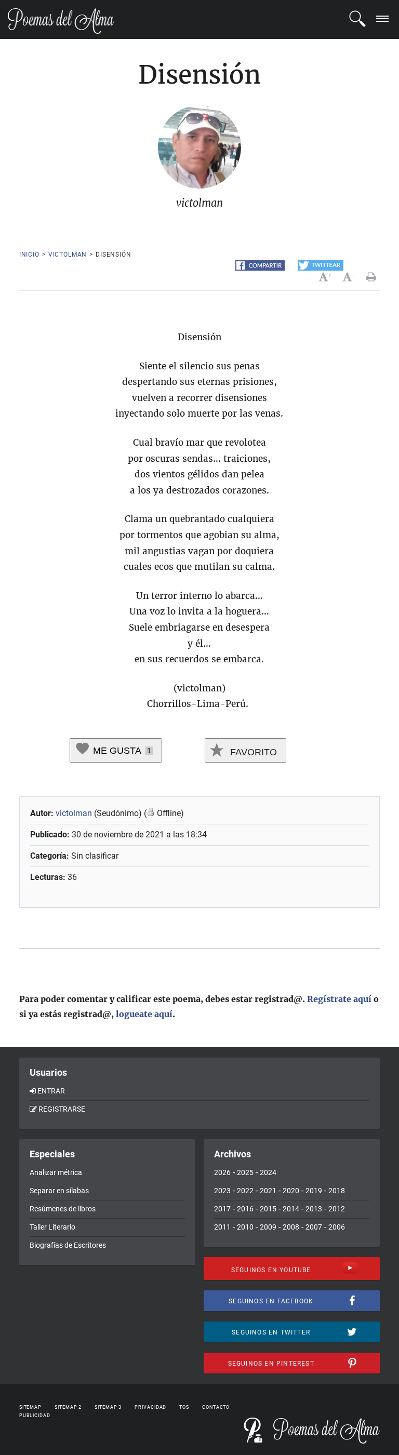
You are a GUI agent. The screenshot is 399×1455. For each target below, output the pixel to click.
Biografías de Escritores (68, 1245)
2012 (336, 1208)
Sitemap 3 (108, 1407)
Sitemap (30, 1407)
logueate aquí (144, 1014)
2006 (336, 1227)
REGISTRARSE (61, 1109)
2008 (291, 1227)
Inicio (29, 254)
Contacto (216, 1407)
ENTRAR (51, 1090)
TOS (184, 1407)
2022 (245, 1190)
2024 (268, 1172)
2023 (222, 1190)
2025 (245, 1172)
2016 (245, 1208)
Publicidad (34, 1415)
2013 (313, 1208)
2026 (222, 1172)
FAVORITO (252, 752)
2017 (222, 1208)
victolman (67, 254)
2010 (245, 1227)
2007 (313, 1227)
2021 (268, 1190)
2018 (336, 1190)
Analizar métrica (56, 1172)
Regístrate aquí (339, 999)
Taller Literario (52, 1227)
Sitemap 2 (68, 1407)
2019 (313, 1190)
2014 (291, 1208)
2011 (222, 1227)
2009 (268, 1227)
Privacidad (150, 1407)
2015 (268, 1208)
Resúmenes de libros (63, 1208)
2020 (291, 1190)
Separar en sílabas (59, 1190)
